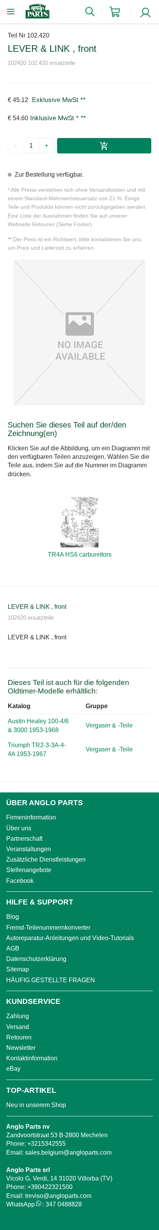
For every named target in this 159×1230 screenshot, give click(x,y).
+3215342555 (46, 1143)
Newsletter (21, 1047)
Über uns (18, 828)
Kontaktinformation (32, 1058)
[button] (79, 332)
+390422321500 (50, 1187)
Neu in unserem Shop (36, 1105)
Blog (12, 916)
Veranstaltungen (28, 849)
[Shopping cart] (115, 12)
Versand (17, 1027)
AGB (12, 948)
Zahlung (17, 1016)
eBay (13, 1068)
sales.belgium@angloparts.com (68, 1152)
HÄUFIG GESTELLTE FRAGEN (50, 980)
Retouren (19, 1037)
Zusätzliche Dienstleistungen (46, 859)
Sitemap (17, 969)
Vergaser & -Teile (110, 725)
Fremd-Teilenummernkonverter (48, 927)
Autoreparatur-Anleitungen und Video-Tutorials (70, 938)
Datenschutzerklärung (36, 959)
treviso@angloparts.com (58, 1196)
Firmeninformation (31, 817)
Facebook (20, 880)
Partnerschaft (24, 838)
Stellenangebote (28, 870)
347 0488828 (64, 1204)
